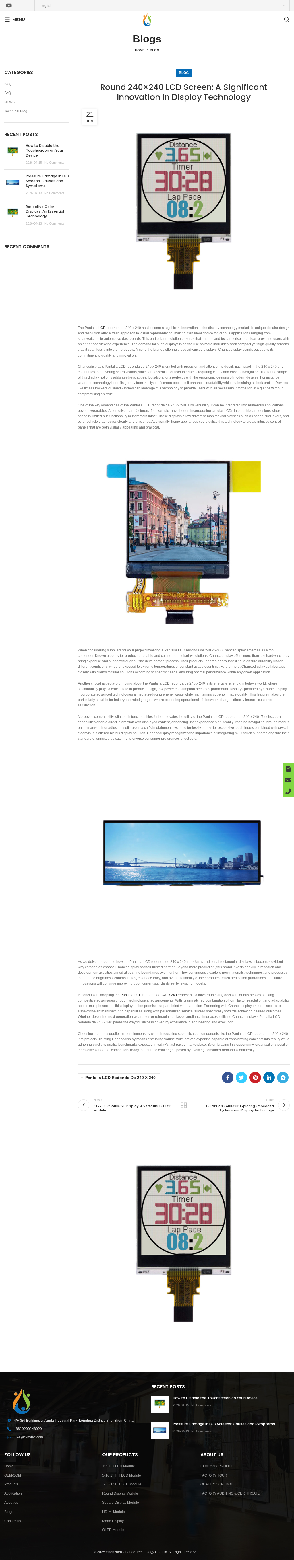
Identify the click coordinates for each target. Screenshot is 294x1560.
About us (11, 1503)
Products (11, 1484)
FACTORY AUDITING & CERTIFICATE (230, 1493)
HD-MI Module (113, 1512)
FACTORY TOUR (213, 1475)
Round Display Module (120, 1493)
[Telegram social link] (283, 1077)
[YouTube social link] (8, 5)
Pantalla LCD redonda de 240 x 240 (149, 995)
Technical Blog (15, 111)
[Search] (287, 19)
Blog (154, 50)
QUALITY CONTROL (216, 1484)
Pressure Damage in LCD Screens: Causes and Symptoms (47, 181)
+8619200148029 (28, 1429)
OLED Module (113, 1530)
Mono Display (113, 1521)
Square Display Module (120, 1503)
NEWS (9, 102)
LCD (102, 328)
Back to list (183, 1105)
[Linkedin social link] (269, 1077)
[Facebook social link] (227, 1077)
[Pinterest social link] (255, 1077)
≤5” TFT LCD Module (118, 1466)
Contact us (12, 1521)
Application (13, 1493)
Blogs (8, 1512)
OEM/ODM (12, 1475)
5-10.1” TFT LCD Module (121, 1475)
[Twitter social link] (241, 1077)
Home (139, 50)
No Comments (54, 162)
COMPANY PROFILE (216, 1466)
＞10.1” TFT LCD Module (121, 1484)
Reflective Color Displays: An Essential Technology (45, 211)
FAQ (7, 93)
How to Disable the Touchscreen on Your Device (44, 150)
